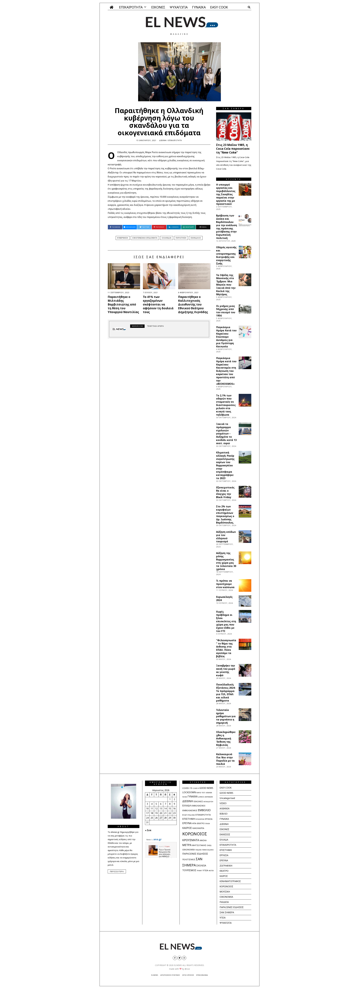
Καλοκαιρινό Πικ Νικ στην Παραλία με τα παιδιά (225, 759)
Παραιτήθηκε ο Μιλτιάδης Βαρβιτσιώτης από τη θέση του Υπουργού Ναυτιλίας (123, 304)
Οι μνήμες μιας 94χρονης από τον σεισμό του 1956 (225, 310)
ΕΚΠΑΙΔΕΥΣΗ (208, 801)
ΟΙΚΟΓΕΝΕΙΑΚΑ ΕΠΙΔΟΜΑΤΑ (144, 238)
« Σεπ (148, 830)
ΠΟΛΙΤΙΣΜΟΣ (188, 859)
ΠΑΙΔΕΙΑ (198, 850)
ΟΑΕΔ (209, 845)
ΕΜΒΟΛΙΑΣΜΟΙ (198, 805)
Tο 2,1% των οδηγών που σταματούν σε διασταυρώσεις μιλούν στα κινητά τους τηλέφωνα (226, 405)
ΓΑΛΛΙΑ (184, 797)
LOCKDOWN (189, 792)
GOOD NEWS (206, 788)
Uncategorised (227, 798)
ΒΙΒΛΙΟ (223, 813)
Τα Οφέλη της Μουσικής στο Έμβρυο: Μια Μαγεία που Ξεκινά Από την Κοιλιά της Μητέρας (225, 284)
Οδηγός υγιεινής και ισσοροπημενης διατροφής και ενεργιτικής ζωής (226, 255)
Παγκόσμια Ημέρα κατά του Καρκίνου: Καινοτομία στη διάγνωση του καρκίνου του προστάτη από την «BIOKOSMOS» (226, 370)
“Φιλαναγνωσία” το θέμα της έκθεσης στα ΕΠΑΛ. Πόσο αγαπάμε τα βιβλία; (226, 648)
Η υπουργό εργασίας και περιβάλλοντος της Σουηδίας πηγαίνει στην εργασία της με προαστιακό (225, 194)
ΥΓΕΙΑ (205, 870)
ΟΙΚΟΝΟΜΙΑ (188, 849)
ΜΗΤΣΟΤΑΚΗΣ (199, 845)
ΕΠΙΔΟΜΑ (191, 815)
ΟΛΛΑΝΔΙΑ (167, 238)
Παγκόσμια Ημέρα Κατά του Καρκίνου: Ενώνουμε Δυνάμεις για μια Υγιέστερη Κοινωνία (226, 336)
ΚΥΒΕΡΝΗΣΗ (122, 238)
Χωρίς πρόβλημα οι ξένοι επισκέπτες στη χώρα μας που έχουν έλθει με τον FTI (226, 621)
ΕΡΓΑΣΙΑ (208, 819)
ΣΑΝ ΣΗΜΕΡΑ (227, 912)
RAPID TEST (200, 793)
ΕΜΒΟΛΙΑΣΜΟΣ (189, 810)
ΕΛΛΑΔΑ (186, 805)
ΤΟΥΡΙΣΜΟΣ (189, 870)
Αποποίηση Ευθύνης (170, 975)
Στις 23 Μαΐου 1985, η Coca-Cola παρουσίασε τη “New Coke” (233, 148)
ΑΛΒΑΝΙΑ (209, 793)
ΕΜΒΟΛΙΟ (204, 810)
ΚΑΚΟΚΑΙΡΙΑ (198, 828)
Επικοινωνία (202, 975)
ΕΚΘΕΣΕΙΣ (225, 834)
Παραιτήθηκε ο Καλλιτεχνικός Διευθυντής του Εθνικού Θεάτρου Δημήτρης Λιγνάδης (193, 304)
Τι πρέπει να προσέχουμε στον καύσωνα (225, 584)
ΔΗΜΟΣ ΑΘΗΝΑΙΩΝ (205, 797)
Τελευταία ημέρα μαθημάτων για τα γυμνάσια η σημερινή (226, 716)
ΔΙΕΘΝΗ (162, 140)
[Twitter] (179, 958)
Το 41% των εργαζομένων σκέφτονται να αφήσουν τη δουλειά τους (158, 304)
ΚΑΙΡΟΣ (187, 828)
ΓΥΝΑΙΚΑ (199, 7)
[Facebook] (175, 958)
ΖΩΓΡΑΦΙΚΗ (226, 865)
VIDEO (223, 803)
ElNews (154, 975)
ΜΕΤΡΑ (186, 845)
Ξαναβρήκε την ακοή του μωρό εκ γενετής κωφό (225, 670)
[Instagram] (184, 958)
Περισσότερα (117, 871)
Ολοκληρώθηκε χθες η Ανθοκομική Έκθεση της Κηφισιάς (225, 738)
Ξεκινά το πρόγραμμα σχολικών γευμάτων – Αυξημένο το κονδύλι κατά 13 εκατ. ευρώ (226, 433)
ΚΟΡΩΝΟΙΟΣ (194, 834)
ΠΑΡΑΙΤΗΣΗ (181, 238)
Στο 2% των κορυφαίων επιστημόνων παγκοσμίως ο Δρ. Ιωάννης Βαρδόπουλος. (225, 514)
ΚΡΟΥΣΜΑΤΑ (190, 840)
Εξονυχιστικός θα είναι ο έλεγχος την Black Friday (225, 492)
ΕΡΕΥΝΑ (187, 823)
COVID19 (196, 788)
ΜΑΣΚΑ (203, 840)
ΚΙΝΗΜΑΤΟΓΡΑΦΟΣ (230, 881)
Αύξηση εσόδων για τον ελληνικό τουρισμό (226, 536)
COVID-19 (187, 788)
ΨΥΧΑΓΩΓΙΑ (179, 7)
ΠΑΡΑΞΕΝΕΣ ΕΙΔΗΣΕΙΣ (195, 853)
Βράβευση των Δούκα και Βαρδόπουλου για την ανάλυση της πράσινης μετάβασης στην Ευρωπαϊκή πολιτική (226, 227)
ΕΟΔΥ (184, 815)
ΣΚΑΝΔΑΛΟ (196, 238)
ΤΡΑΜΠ (199, 871)
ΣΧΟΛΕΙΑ (201, 865)
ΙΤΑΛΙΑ (207, 823)
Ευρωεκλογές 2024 (224, 598)
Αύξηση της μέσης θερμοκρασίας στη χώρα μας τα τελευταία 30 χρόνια (226, 561)
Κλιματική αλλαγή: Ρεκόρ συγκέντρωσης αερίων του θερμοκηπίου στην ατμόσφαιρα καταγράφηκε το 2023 (225, 465)
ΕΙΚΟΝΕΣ (158, 7)
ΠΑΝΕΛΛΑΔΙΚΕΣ (208, 850)
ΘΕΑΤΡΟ (201, 823)
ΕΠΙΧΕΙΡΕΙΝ (200, 819)
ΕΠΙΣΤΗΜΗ (188, 818)
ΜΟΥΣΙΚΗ (225, 891)
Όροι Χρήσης (188, 975)
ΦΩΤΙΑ (211, 870)
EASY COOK (219, 7)
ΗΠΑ (194, 823)
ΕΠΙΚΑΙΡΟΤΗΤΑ (131, 7)
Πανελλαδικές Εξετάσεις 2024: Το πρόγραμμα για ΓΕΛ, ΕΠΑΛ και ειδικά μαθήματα (225, 692)
